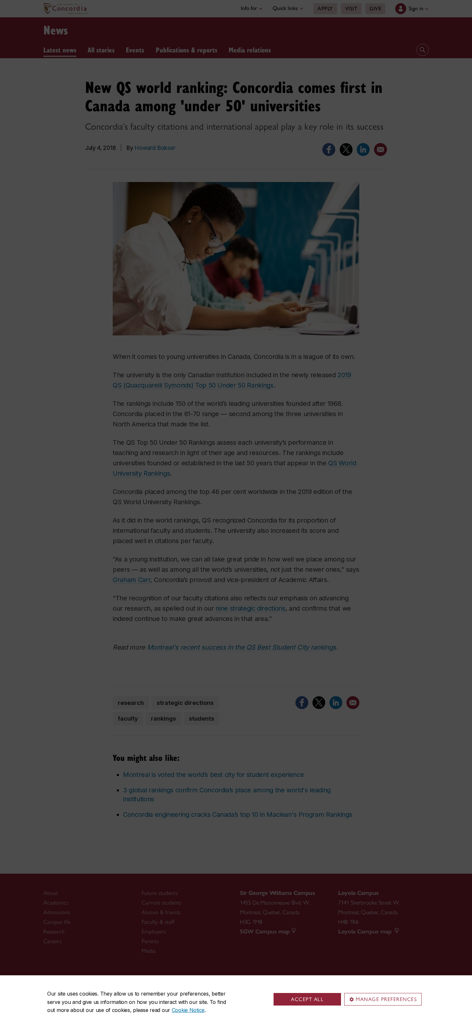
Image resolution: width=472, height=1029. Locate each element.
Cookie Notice (188, 1010)
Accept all (307, 999)
